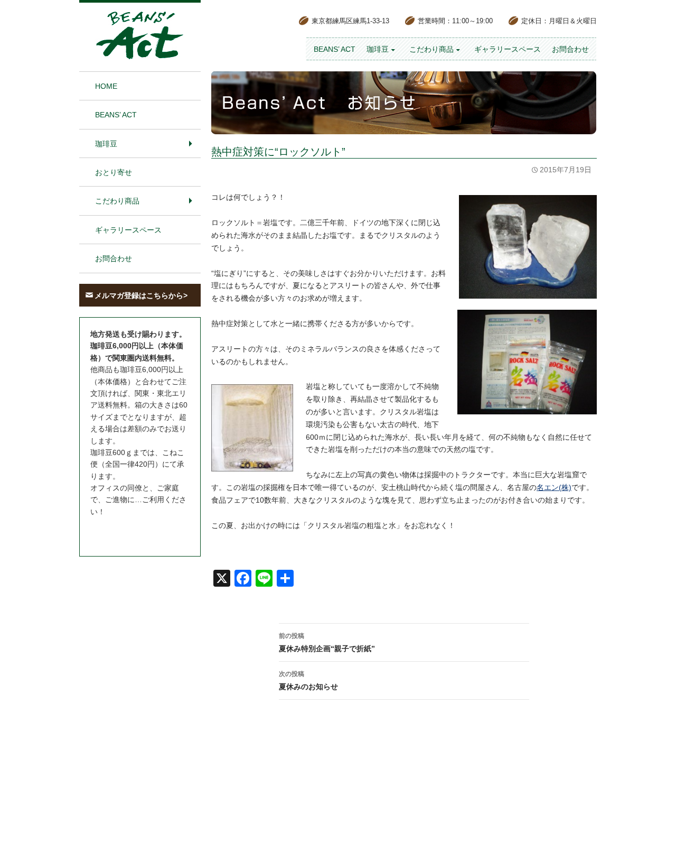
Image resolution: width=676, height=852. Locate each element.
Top (651, 827)
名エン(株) (554, 487)
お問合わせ (570, 49)
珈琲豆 (378, 49)
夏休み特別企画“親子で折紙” (327, 642)
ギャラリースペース (507, 49)
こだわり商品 (431, 49)
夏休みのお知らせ (308, 680)
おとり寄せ (113, 172)
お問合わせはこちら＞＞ (131, 531)
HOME (106, 86)
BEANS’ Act (334, 49)
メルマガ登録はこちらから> (141, 295)
